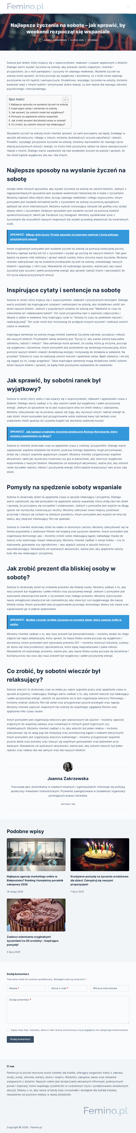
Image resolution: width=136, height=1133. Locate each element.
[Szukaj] (128, 7)
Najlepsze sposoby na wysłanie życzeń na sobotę (39, 104)
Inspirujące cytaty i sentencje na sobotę (34, 108)
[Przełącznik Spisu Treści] (64, 100)
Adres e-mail (59, 988)
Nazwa (14, 988)
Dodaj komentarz (20, 999)
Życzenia (93, 40)
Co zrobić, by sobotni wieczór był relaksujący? (38, 124)
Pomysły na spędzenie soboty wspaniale (34, 116)
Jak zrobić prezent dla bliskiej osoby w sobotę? (38, 120)
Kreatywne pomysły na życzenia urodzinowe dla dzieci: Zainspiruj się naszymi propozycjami (99, 880)
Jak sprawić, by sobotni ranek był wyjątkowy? (37, 112)
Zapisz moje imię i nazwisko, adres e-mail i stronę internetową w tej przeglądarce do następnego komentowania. (69, 1030)
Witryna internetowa (105, 988)
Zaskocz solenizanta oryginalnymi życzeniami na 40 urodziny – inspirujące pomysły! (33, 940)
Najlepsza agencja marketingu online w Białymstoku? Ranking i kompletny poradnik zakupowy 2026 (35, 880)
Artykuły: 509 (68, 804)
